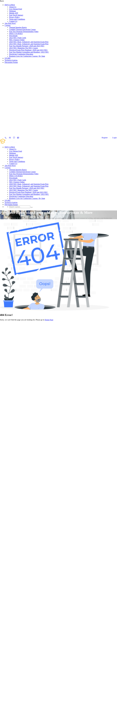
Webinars (12, 11)
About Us (12, 7)
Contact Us (13, 21)
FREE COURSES (16, 34)
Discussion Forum (11, 62)
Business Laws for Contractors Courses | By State (27, 56)
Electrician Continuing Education (21, 54)
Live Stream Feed (15, 9)
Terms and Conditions (17, 19)
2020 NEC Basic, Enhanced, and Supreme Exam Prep (28, 42)
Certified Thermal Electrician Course (22, 29)
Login (114, 138)
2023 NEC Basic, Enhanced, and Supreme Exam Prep (28, 44)
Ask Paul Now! (10, 23)
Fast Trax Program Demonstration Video (23, 32)
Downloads (13, 36)
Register (105, 138)
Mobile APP (13, 13)
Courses (7, 25)
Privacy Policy (14, 17)
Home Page (49, 320)
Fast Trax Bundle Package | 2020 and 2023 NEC (26, 46)
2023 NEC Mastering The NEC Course (23, 48)
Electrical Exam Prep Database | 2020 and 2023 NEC (28, 50)
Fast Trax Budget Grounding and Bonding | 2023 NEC (29, 52)
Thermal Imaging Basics (18, 27)
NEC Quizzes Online (17, 40)
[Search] (32, 207)
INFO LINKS (10, 5)
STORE (8, 58)
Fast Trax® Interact (16, 15)
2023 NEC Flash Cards (17, 38)
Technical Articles (11, 60)
